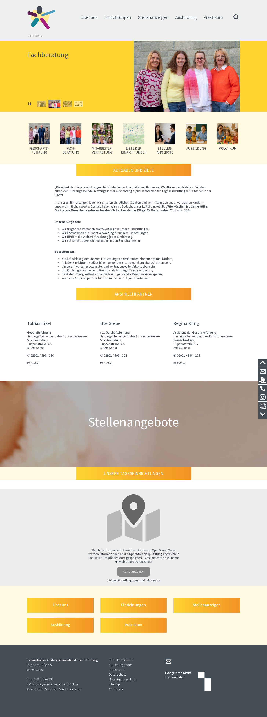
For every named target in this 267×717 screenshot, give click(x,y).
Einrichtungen (117, 17)
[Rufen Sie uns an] (262, 389)
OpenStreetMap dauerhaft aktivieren (135, 580)
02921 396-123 (44, 679)
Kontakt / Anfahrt (120, 660)
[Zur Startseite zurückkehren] (41, 7)
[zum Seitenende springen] (262, 414)
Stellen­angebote (133, 422)
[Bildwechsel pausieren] (29, 103)
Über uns (89, 17)
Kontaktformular (69, 689)
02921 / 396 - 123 (188, 355)
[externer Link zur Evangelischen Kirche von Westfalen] (188, 681)
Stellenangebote (120, 665)
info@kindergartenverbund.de (57, 684)
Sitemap (114, 684)
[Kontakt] (262, 371)
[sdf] (262, 397)
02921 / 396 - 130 (42, 355)
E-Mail (35, 363)
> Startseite (35, 35)
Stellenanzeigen (153, 17)
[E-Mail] (168, 661)
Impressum (116, 669)
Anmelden (116, 689)
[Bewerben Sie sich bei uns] (262, 380)
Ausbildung (186, 17)
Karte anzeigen (133, 571)
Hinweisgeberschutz (122, 679)
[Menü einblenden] (236, 17)
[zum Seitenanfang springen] (262, 363)
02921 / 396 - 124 (115, 355)
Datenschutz (117, 674)
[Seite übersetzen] (262, 406)
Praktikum (213, 17)
